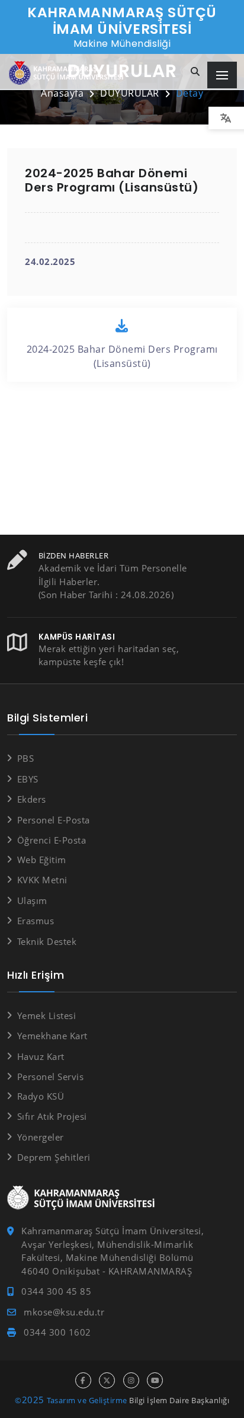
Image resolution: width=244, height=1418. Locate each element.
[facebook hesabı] (83, 1380)
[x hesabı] (106, 1380)
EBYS (27, 779)
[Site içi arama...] (195, 72)
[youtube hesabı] (154, 1380)
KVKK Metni (42, 880)
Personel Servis (50, 1076)
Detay (190, 93)
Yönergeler (40, 1137)
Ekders (31, 799)
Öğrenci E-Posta (51, 840)
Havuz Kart (41, 1056)
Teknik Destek (46, 941)
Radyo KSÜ (40, 1096)
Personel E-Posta (53, 820)
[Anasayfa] (68, 73)
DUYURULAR (129, 93)
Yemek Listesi (46, 1015)
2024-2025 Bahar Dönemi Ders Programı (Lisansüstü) (122, 356)
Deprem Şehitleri (54, 1157)
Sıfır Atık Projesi (52, 1116)
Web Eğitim (41, 860)
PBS (25, 758)
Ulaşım (32, 900)
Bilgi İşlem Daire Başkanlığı (179, 1400)
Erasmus (35, 921)
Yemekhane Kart (52, 1036)
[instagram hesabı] (131, 1380)
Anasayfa (62, 93)
